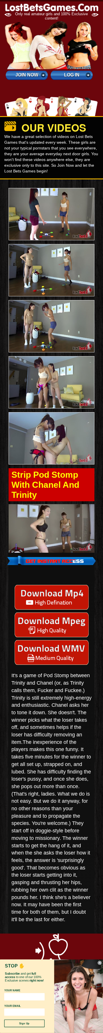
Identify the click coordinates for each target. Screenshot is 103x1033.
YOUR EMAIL (12, 1005)
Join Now (26, 74)
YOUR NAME (12, 990)
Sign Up (24, 1023)
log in (72, 74)
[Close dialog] (99, 963)
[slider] (45, 548)
